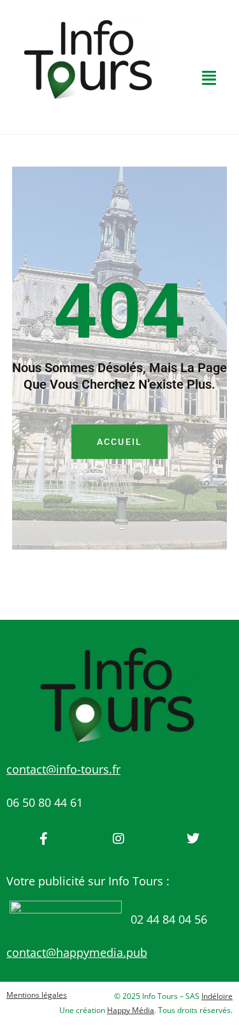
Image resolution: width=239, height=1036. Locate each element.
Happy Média (130, 1010)
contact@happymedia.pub (76, 952)
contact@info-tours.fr (63, 769)
